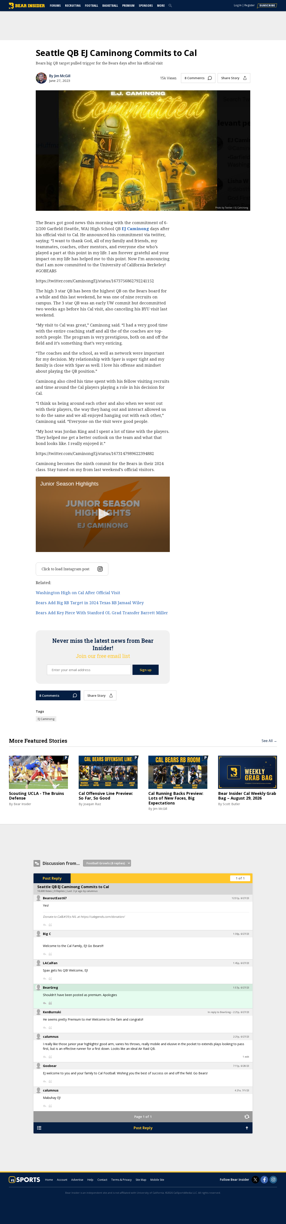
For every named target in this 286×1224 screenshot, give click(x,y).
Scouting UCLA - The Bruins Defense (36, 796)
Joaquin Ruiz (92, 804)
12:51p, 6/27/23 (240, 898)
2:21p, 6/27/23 (241, 1012)
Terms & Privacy (121, 1180)
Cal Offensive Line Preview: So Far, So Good (106, 796)
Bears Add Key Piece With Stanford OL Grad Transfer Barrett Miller (102, 612)
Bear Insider (22, 804)
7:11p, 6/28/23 (241, 1065)
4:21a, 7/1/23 (242, 1090)
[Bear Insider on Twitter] (255, 1179)
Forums (55, 5)
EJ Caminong (135, 228)
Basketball (110, 5)
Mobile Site (157, 1180)
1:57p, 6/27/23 (241, 987)
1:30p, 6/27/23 (241, 933)
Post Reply (52, 878)
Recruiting (73, 5)
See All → (269, 740)
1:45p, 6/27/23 (241, 963)
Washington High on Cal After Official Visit (78, 592)
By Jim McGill (59, 75)
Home (49, 1180)
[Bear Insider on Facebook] (264, 1179)
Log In (238, 5)
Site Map (141, 1180)
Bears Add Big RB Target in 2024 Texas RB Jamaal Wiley (90, 602)
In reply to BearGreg (219, 1012)
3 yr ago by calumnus (85, 891)
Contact (102, 1180)
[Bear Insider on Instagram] (273, 1179)
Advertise (77, 1180)
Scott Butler (231, 804)
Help (90, 1180)
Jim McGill (160, 808)
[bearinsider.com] (27, 7)
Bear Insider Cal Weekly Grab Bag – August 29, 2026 (247, 796)
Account (62, 1180)
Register (249, 5)
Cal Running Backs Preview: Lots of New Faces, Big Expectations (175, 798)
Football (91, 5)
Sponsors (146, 5)
